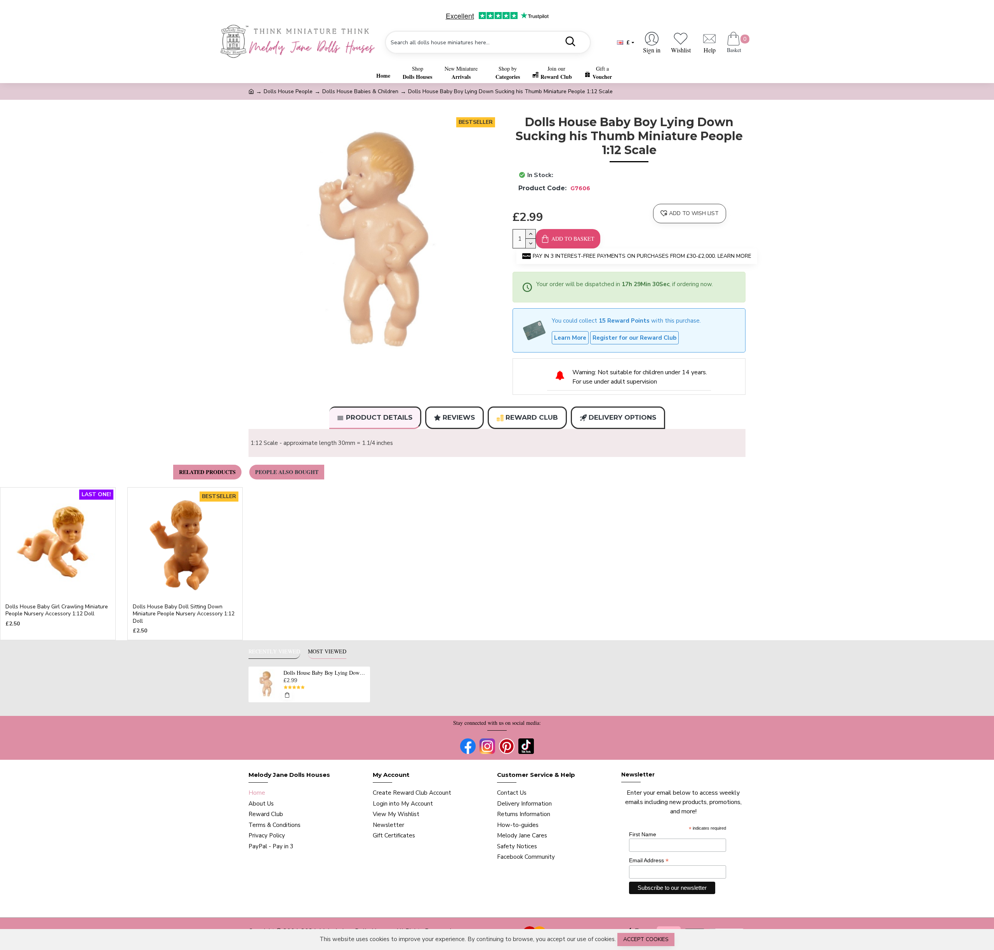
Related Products (207, 472)
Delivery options (622, 417)
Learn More (570, 338)
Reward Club (532, 417)
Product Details (379, 417)
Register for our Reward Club (634, 338)
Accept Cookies (646, 939)
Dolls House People (288, 91)
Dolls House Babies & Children (360, 91)
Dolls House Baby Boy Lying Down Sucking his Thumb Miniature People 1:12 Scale (325, 672)
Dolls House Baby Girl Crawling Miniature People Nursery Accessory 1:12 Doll (56, 610)
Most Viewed (327, 651)
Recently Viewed (274, 651)
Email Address (649, 860)
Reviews (459, 417)
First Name (642, 834)
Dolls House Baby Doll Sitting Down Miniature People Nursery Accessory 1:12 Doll (184, 613)
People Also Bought (286, 472)
